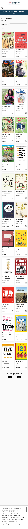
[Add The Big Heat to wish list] (13, 311)
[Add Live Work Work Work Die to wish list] (26, 170)
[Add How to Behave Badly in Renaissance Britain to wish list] (26, 198)
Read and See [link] (5, 78)
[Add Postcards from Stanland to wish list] (26, 311)
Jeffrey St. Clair (7, 306)
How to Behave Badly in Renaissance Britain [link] (20, 191)
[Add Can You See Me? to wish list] (13, 141)
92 (19, 374)
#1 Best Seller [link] (5, 276)
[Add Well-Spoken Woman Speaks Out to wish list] (13, 340)
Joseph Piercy (6, 221)
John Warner (19, 51)
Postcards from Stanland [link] (20, 304)
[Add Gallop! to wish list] (26, 340)
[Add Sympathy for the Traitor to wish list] (13, 198)
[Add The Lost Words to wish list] (26, 226)
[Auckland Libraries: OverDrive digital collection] (14, 3)
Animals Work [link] (19, 134)
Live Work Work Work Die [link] (20, 163)
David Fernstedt (20, 108)
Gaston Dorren (20, 249)
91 (17, 374)
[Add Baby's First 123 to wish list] (26, 368)
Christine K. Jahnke (7, 334)
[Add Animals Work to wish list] (26, 141)
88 (10, 374)
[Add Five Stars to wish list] (13, 368)
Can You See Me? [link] (6, 134)
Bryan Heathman (7, 278)
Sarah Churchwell (20, 278)
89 (12, 374)
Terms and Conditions (7, 510)
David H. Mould (20, 306)
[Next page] (21, 374)
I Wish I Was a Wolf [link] (7, 163)
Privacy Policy (18, 510)
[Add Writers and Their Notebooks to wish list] (13, 255)
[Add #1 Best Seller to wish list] (13, 283)
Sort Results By (4, 24)
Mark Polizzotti (7, 193)
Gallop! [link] (17, 333)
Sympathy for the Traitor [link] (7, 191)
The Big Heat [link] (5, 304)
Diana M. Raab (7, 249)
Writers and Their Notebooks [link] (7, 248)
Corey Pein (19, 164)
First (10, 377)
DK (17, 363)
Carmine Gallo (6, 363)
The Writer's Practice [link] (20, 49)
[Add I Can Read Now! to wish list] (26, 113)
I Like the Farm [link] (6, 106)
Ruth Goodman (20, 193)
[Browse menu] (25, 8)
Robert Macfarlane (20, 221)
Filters (3, 29)
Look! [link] (17, 78)
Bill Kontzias (6, 79)
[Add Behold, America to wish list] (26, 283)
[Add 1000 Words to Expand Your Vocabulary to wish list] (13, 226)
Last (19, 377)
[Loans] (22, 8)
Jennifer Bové (6, 164)
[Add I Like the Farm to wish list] (13, 113)
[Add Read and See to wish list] (13, 85)
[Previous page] (8, 374)
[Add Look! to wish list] (26, 85)
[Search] (2, 8)
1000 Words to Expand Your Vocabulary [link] (7, 219)
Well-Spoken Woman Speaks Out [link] (7, 333)
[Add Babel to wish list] (26, 255)
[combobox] (11, 8)
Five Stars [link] (4, 361)
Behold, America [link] (20, 276)
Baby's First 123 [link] (19, 361)
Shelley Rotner (6, 108)
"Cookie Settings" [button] (18, 519)
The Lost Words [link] (19, 219)
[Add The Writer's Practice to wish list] (26, 56)
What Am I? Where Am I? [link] (7, 49)
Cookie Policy (18, 525)
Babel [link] (17, 248)
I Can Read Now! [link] (20, 106)
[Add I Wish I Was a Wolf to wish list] (13, 170)
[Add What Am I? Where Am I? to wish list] (13, 56)
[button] (23, 20)
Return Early (13, 13)
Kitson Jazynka (20, 334)
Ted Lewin (6, 51)
